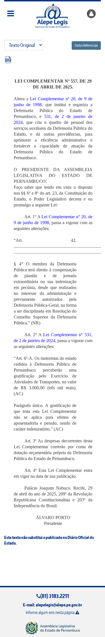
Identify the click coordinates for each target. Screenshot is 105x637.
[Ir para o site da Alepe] (52, 627)
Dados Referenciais (86, 45)
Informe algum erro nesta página (50, 612)
